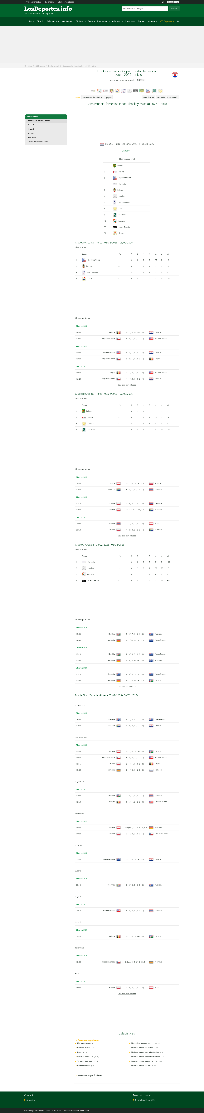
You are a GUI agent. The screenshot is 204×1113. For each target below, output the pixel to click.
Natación (129, 21)
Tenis (90, 21)
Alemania (122, 184)
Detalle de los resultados (127, 385)
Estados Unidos (123, 202)
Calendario (49, 2)
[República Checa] (148, 90)
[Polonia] (142, 90)
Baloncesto (52, 21)
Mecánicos (66, 21)
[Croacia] (117, 90)
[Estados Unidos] (123, 90)
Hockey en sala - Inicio (34, 111)
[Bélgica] (111, 90)
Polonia (120, 165)
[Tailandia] (160, 90)
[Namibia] (129, 90)
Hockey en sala (54, 66)
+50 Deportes (166, 21)
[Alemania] (93, 90)
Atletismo (116, 21)
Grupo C (31, 133)
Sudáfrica (122, 214)
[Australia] (99, 90)
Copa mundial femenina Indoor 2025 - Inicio (79, 66)
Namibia (122, 196)
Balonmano (102, 21)
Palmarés (161, 97)
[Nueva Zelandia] (135, 90)
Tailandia (122, 208)
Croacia (121, 233)
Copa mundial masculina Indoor (37, 141)
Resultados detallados (92, 97)
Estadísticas (148, 97)
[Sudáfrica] (154, 90)
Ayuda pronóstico (33, 2)
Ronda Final (32, 137)
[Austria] (105, 90)
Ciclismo (80, 21)
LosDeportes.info (34, 9)
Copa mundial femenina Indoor (38, 121)
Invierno (152, 21)
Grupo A (31, 125)
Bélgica (120, 190)
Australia (121, 221)
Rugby (141, 21)
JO (177, 21)
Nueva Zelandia (124, 227)
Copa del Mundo (32, 117)
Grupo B (31, 129)
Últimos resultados (66, 2)
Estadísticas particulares (90, 1075)
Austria (121, 172)
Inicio (31, 21)
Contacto (30, 1099)
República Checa (125, 178)
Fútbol (39, 21)
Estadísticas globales (88, 1040)
